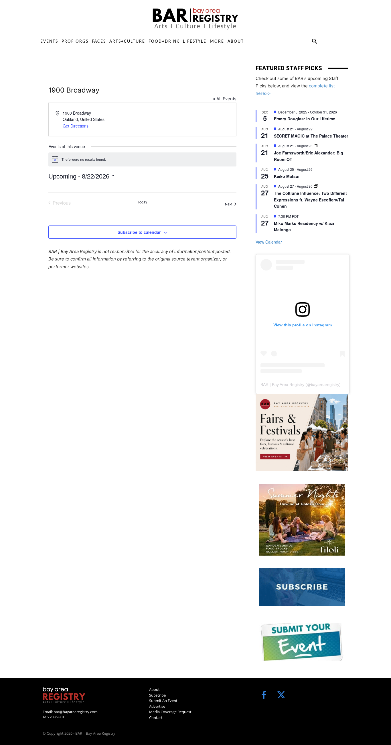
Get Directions (75, 126)
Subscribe (157, 695)
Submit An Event (163, 700)
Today (142, 202)
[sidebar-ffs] (302, 432)
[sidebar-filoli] (302, 520)
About (154, 689)
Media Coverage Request (170, 711)
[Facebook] (264, 695)
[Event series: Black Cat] (316, 145)
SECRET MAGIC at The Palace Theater (311, 136)
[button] (314, 41)
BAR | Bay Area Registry (282, 384)
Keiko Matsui (286, 176)
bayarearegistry (325, 384)
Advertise (157, 706)
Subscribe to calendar (139, 232)
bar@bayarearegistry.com (76, 711)
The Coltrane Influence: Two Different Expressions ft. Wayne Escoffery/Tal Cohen (310, 199)
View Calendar (269, 242)
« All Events (224, 98)
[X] (281, 695)
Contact (156, 717)
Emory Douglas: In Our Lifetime (304, 118)
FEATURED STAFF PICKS (289, 68)
